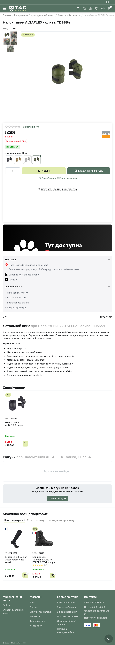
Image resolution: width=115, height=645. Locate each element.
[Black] (9, 160)
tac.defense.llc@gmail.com (96, 612)
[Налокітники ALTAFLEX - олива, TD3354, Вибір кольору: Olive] (66, 73)
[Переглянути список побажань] (97, 8)
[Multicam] (27, 160)
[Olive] (36, 160)
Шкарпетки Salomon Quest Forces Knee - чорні (16, 560)
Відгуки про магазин (40, 612)
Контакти (35, 616)
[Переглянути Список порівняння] (90, 8)
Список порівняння (67, 612)
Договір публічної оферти (66, 622)
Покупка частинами (67, 616)
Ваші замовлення (66, 602)
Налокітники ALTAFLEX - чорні (14, 424)
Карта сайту (36, 625)
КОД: (5, 28)
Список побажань (66, 607)
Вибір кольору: (13, 153)
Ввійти (6, 605)
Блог (32, 602)
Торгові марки (37, 621)
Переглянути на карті (95, 617)
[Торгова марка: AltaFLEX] (106, 134)
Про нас (34, 607)
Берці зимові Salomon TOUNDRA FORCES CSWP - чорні (43, 560)
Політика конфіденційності (66, 630)
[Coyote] (18, 160)
